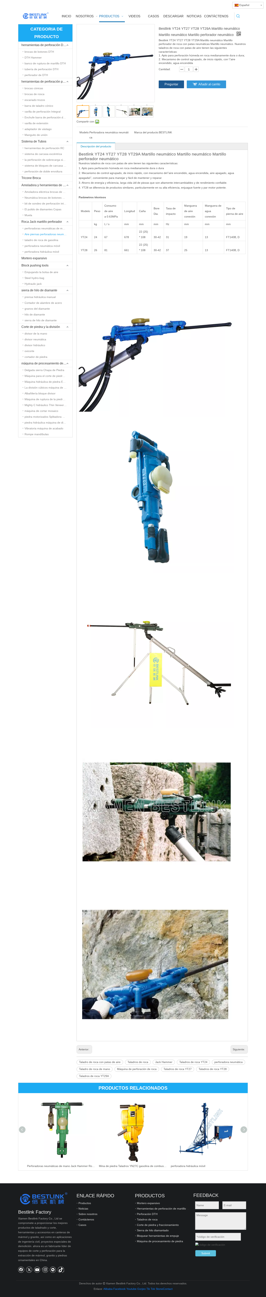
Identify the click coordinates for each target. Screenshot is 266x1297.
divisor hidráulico (35, 345)
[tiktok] (61, 1269)
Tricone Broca (31, 178)
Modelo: (84, 132)
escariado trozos (35, 99)
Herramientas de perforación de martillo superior (167, 1208)
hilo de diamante (35, 314)
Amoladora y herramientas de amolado (46, 185)
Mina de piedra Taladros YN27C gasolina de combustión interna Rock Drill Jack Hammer (133, 1166)
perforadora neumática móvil (42, 245)
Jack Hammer (163, 1062)
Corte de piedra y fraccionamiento (158, 1224)
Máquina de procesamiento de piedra (160, 1241)
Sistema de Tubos (33, 141)
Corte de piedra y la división (40, 326)
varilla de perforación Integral (43, 111)
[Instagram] (45, 1269)
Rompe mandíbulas (37, 434)
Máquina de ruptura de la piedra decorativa (48, 399)
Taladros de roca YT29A (94, 1076)
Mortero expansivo (34, 258)
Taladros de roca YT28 (213, 1069)
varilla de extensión (36, 123)
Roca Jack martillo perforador (41, 221)
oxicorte (29, 351)
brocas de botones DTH (39, 51)
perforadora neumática (228, 1062)
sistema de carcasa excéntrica (43, 153)
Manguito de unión (36, 134)
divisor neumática (35, 339)
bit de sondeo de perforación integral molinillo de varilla (48, 203)
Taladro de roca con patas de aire (100, 1062)
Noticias (83, 1208)
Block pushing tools (34, 265)
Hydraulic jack (33, 283)
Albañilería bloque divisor (40, 393)
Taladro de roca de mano (94, 1069)
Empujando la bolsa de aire (41, 272)
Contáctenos (86, 1219)
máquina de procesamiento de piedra (46, 363)
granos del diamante (37, 308)
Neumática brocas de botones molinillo (48, 197)
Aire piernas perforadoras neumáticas (48, 234)
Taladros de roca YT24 (193, 1062)
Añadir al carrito (209, 84)
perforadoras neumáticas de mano (46, 228)
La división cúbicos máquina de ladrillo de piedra (48, 387)
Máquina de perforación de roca (137, 1069)
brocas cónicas (34, 88)
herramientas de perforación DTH (44, 45)
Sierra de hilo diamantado (153, 1230)
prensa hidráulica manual (40, 297)
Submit (205, 1253)
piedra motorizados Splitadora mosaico (48, 416)
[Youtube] (37, 1269)
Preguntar (171, 84)
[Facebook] (21, 1269)
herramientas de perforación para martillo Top (46, 81)
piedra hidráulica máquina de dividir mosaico (48, 422)
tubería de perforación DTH (41, 69)
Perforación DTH (147, 1214)
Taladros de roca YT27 (178, 1069)
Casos (82, 1224)
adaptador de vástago (38, 129)
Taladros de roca (138, 1062)
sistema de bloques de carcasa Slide (47, 165)
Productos (84, 1203)
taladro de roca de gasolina (41, 240)
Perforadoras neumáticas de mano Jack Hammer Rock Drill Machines (61, 1166)
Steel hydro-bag (34, 277)
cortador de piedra (36, 356)
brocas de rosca (34, 94)
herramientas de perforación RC (44, 148)
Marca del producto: (146, 132)
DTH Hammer (33, 57)
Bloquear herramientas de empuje (158, 1235)
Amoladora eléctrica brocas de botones (48, 191)
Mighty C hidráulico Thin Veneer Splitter (48, 405)
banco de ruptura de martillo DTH (45, 63)
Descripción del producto (96, 146)
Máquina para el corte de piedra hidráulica (48, 375)
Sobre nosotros (87, 1214)
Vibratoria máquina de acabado (44, 428)
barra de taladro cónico (39, 105)
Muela (28, 215)
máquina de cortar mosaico (41, 410)
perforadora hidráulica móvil (42, 251)
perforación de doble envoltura (43, 171)
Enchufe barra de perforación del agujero (48, 117)
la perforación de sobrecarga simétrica (48, 159)
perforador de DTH (36, 75)
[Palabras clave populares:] (238, 16)
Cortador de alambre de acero (43, 302)
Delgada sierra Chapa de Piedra (44, 370)
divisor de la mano (36, 333)
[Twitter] (29, 1269)
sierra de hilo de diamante (39, 290)
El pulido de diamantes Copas (43, 209)
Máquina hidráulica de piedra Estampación (48, 381)
